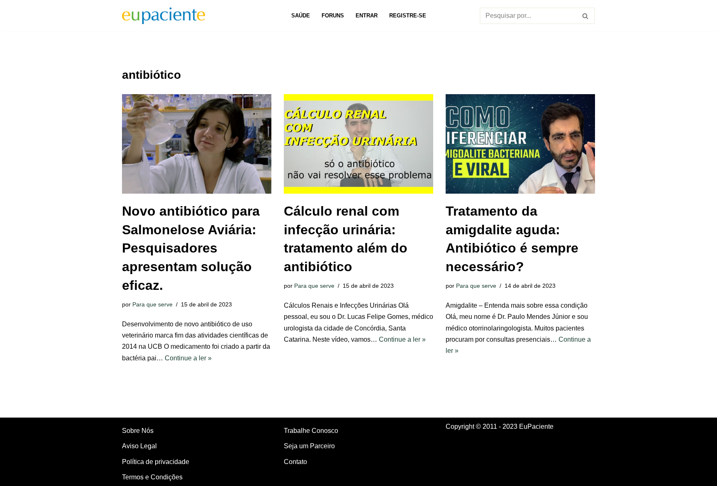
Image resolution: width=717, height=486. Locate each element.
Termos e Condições (152, 477)
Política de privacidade (155, 461)
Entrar (367, 15)
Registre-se (407, 15)
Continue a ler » (188, 358)
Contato (295, 461)
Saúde (300, 15)
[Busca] (585, 15)
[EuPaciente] (163, 15)
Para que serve (152, 304)
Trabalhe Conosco (311, 430)
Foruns (333, 15)
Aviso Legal (139, 446)
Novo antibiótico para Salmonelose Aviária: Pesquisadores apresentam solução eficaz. (191, 248)
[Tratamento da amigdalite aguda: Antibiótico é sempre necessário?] (520, 144)
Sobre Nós (138, 430)
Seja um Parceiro (309, 446)
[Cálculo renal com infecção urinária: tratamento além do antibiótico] (358, 144)
